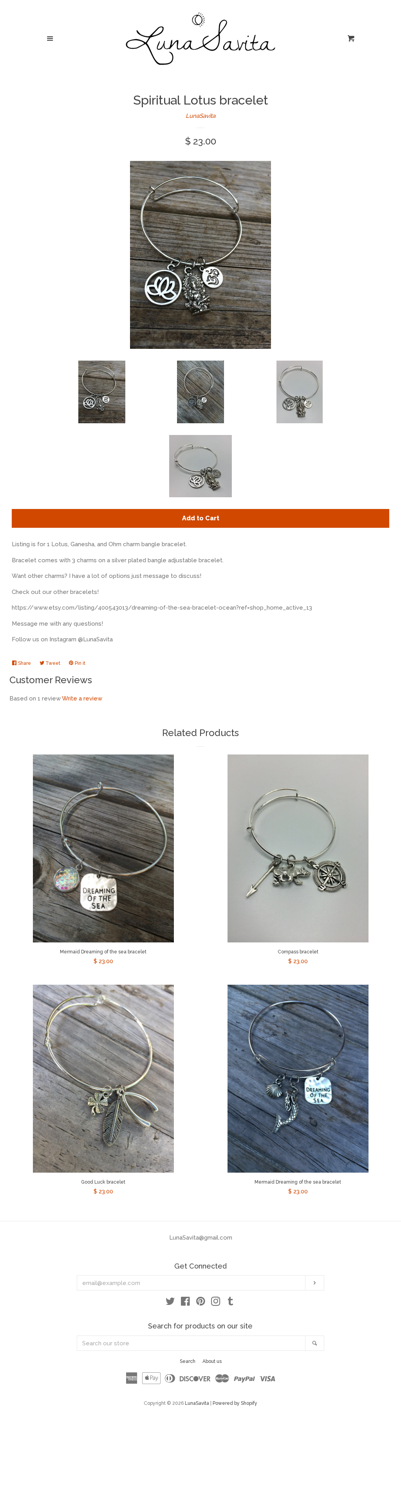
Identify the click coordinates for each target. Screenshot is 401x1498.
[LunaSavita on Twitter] (170, 1303)
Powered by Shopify (235, 1403)
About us (212, 1361)
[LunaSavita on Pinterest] (201, 1303)
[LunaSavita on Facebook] (185, 1303)
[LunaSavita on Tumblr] (230, 1303)
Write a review (82, 698)
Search (187, 1361)
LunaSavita (200, 115)
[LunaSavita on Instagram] (215, 1303)
